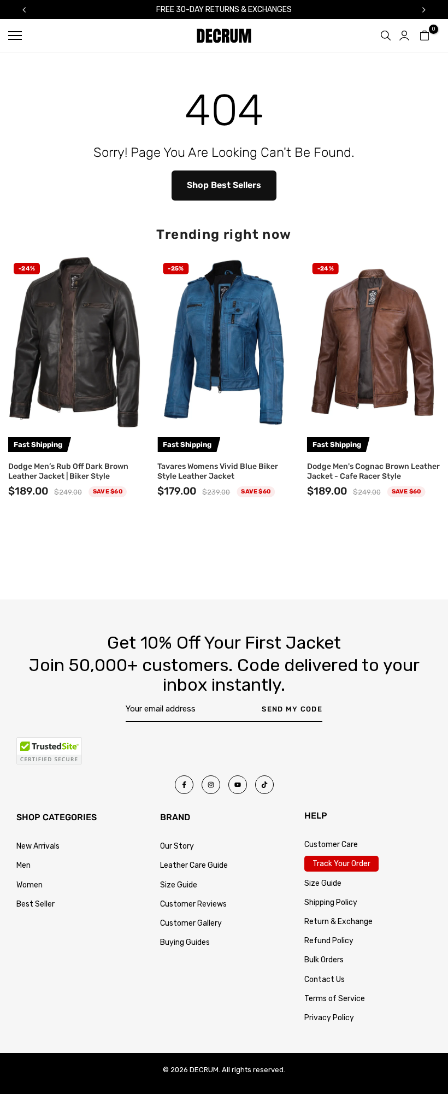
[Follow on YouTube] (237, 784)
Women (29, 885)
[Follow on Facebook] (184, 784)
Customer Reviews (193, 904)
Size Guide (178, 885)
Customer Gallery (191, 923)
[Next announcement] (424, 9)
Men (23, 865)
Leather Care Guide (194, 865)
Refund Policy (328, 940)
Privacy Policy (329, 1017)
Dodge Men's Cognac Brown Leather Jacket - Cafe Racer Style (373, 470)
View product (75, 413)
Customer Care (331, 844)
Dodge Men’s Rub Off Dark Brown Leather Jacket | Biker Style (68, 470)
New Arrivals (38, 846)
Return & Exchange (338, 921)
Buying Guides (185, 942)
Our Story (177, 846)
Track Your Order (341, 863)
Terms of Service (334, 998)
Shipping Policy (330, 902)
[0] (424, 35)
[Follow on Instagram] (211, 784)
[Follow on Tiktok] (264, 784)
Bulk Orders (324, 959)
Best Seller (35, 904)
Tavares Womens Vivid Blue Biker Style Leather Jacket (217, 470)
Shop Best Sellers (224, 185)
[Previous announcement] (24, 9)
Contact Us (324, 979)
